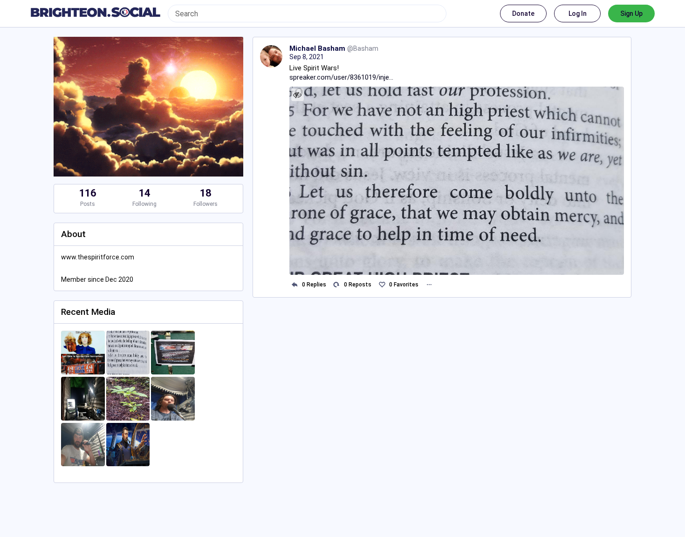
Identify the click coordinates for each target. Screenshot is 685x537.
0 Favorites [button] (403, 284)
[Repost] (336, 284)
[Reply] (294, 284)
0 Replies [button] (314, 284)
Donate (523, 13)
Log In (578, 13)
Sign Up (631, 13)
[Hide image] (297, 94)
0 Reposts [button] (357, 284)
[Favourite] (382, 284)
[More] (429, 284)
